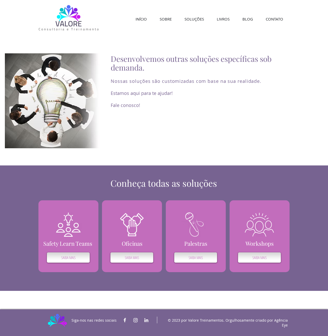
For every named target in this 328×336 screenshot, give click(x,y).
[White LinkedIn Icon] (146, 320)
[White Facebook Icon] (125, 320)
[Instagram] (135, 320)
